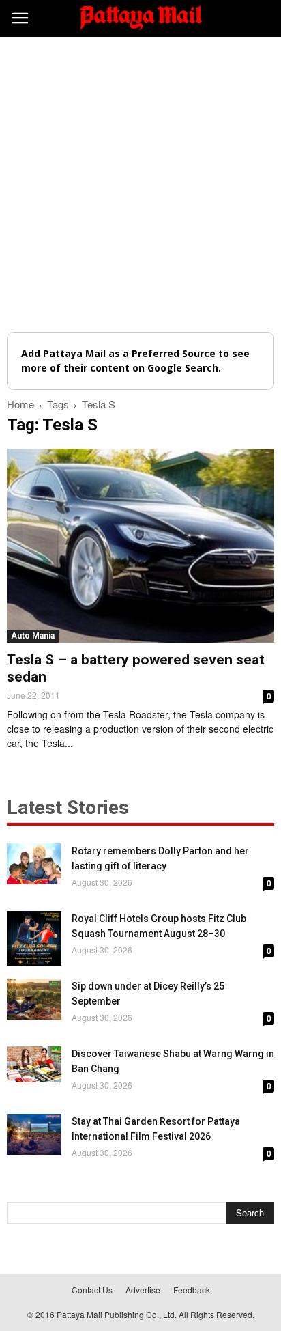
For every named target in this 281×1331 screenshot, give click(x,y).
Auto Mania (33, 636)
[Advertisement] (140, 184)
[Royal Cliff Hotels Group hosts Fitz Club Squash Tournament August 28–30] (34, 938)
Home (20, 404)
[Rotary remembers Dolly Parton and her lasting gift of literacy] (34, 863)
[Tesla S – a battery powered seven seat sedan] (140, 546)
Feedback (191, 1289)
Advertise (142, 1289)
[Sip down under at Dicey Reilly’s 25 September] (34, 999)
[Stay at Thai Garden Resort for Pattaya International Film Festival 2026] (34, 1134)
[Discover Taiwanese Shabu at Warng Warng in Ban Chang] (34, 1064)
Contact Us (92, 1289)
